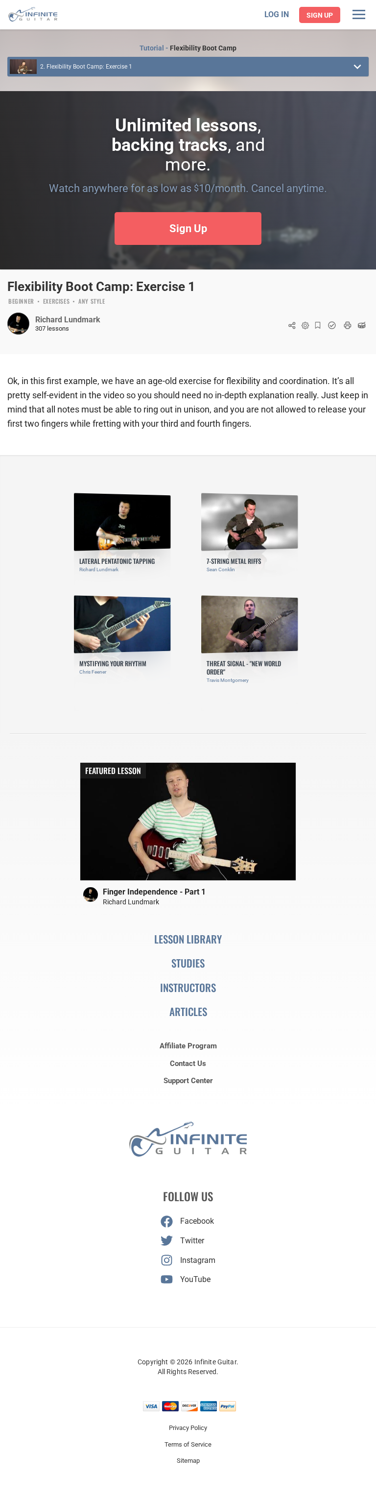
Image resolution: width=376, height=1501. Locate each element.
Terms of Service (188, 1444)
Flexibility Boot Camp (203, 48)
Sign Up (319, 15)
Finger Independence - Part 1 (154, 891)
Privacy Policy (188, 1427)
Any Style (91, 301)
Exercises (56, 301)
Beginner (21, 301)
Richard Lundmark (67, 319)
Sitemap (188, 1460)
